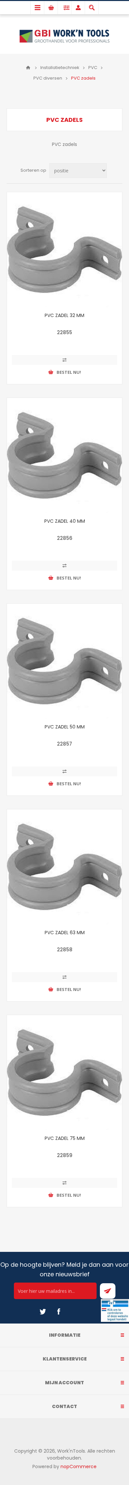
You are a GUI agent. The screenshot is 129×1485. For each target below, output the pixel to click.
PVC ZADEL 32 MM (64, 315)
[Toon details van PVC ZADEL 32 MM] (64, 249)
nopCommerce (79, 1466)
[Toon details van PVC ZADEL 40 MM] (64, 455)
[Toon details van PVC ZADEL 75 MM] (64, 1072)
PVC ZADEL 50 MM (65, 727)
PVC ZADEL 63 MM (65, 932)
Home (28, 67)
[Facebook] (58, 1311)
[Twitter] (42, 1311)
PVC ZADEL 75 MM (65, 1138)
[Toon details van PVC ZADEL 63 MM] (64, 866)
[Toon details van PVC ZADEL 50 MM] (64, 661)
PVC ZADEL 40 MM (64, 521)
